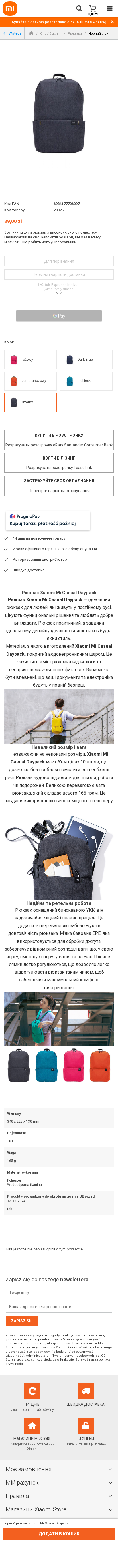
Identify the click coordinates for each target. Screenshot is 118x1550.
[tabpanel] (59, 113)
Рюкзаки (75, 33)
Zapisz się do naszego (47, 1279)
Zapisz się (22, 1321)
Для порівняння (59, 261)
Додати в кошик (59, 1534)
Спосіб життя (50, 33)
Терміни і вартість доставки (59, 274)
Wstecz (14, 33)
